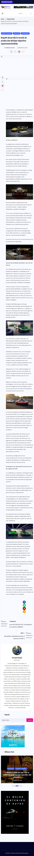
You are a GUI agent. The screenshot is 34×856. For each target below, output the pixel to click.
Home (2, 19)
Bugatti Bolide (10, 19)
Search (30, 720)
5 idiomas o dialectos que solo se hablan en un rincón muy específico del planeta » (17, 774)
